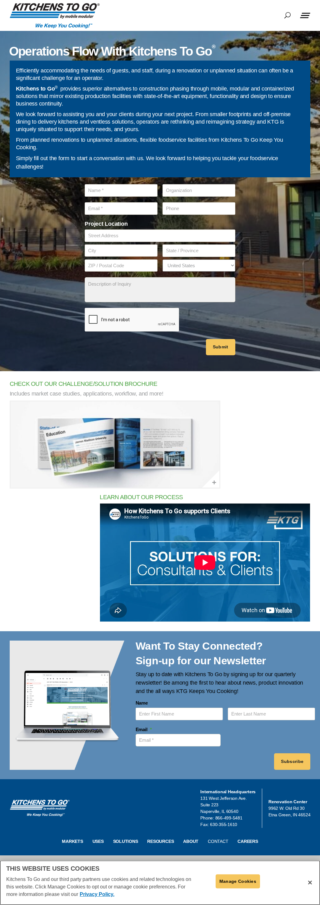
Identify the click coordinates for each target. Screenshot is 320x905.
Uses (98, 841)
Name (142, 703)
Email (144, 729)
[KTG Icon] (55, 15)
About (190, 841)
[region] (160, 882)
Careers (248, 841)
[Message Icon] (305, 15)
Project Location (106, 224)
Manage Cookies (237, 881)
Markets (72, 841)
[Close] (310, 882)
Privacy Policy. (97, 894)
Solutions (125, 841)
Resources (160, 841)
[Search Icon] (287, 16)
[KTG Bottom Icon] (40, 808)
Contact (218, 841)
